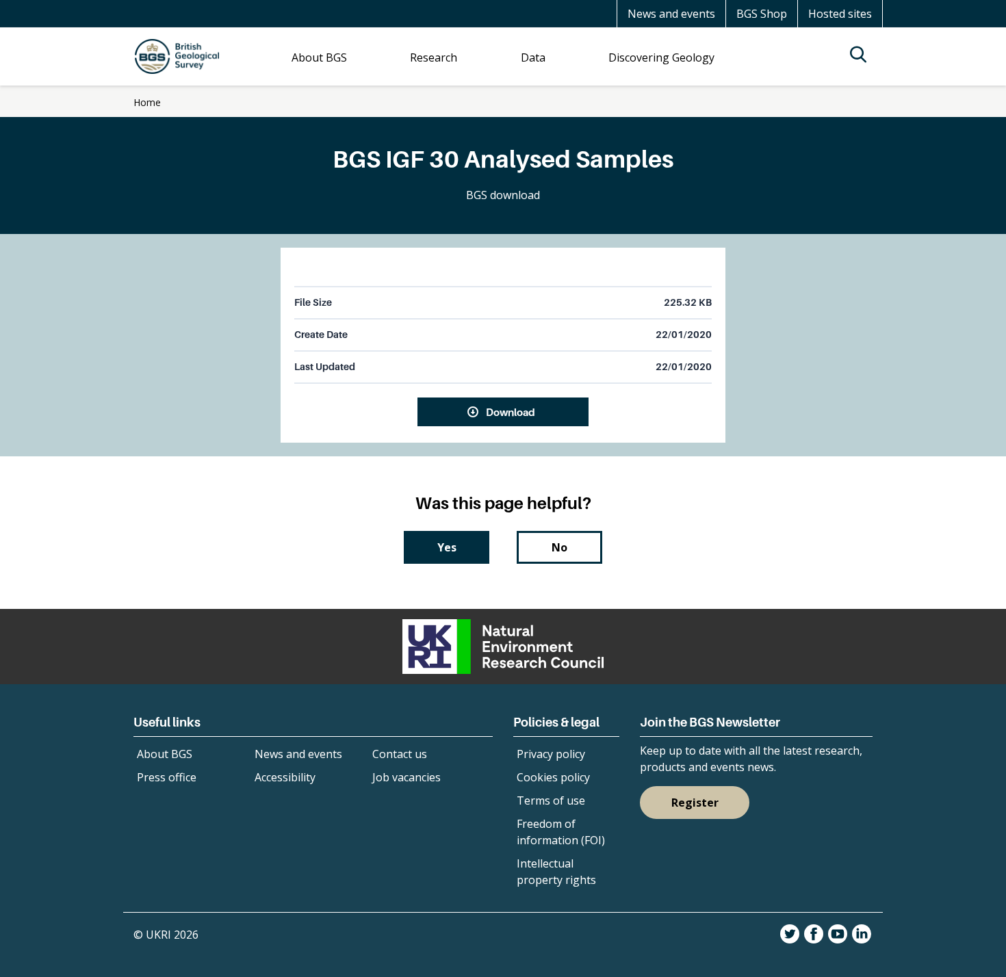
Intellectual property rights (556, 871)
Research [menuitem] (433, 57)
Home (147, 102)
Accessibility (285, 777)
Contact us (399, 753)
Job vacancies (406, 777)
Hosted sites (840, 13)
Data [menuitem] (533, 57)
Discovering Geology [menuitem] (661, 57)
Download (510, 412)
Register (695, 802)
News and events (671, 13)
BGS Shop (761, 13)
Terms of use (551, 800)
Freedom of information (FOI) (561, 832)
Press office (166, 777)
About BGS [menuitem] (319, 57)
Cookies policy (553, 777)
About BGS (164, 753)
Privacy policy (551, 753)
